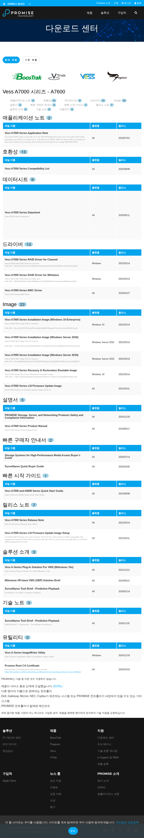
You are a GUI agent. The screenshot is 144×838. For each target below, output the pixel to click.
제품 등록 (103, 763)
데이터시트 (72, 100)
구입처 (122, 12)
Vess (53, 750)
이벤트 (54, 787)
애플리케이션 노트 (22, 100)
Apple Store (9, 780)
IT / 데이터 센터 (12, 737)
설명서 (15, 104)
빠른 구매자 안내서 (42, 104)
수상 (52, 800)
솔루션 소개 (18, 109)
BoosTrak (55, 737)
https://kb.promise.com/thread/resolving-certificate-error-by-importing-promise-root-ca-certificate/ (43, 672)
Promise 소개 (103, 3)
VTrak (53, 757)
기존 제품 (31, 60)
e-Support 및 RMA (108, 757)
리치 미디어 (10, 744)
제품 (89, 12)
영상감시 (8, 750)
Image (119, 100)
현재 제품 (11, 60)
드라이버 (97, 100)
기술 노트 (43, 109)
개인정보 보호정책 (127, 822)
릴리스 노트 (104, 104)
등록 (138, 3)
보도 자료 (55, 780)
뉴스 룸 (55, 773)
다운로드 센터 (105, 737)
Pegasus (55, 744)
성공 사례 (55, 793)
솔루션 (105, 12)
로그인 (127, 3)
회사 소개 (103, 780)
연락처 (101, 787)
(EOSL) (58, 686)
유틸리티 (66, 109)
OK (73, 831)
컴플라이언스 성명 (108, 793)
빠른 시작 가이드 (75, 104)
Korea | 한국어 (16, 4)
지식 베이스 (104, 744)
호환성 (49, 100)
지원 (116, 3)
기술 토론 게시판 (107, 750)
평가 (52, 806)
